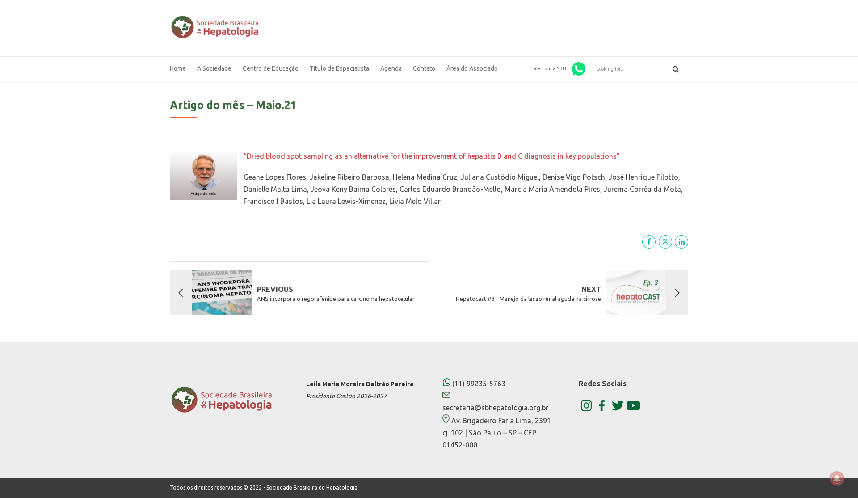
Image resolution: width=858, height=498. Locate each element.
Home (178, 68)
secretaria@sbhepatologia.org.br (495, 408)
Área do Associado (472, 68)
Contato (424, 68)
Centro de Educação (271, 68)
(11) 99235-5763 (477, 384)
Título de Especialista (339, 68)
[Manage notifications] (837, 478)
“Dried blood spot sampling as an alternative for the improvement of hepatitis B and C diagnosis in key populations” (432, 156)
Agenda (391, 68)
